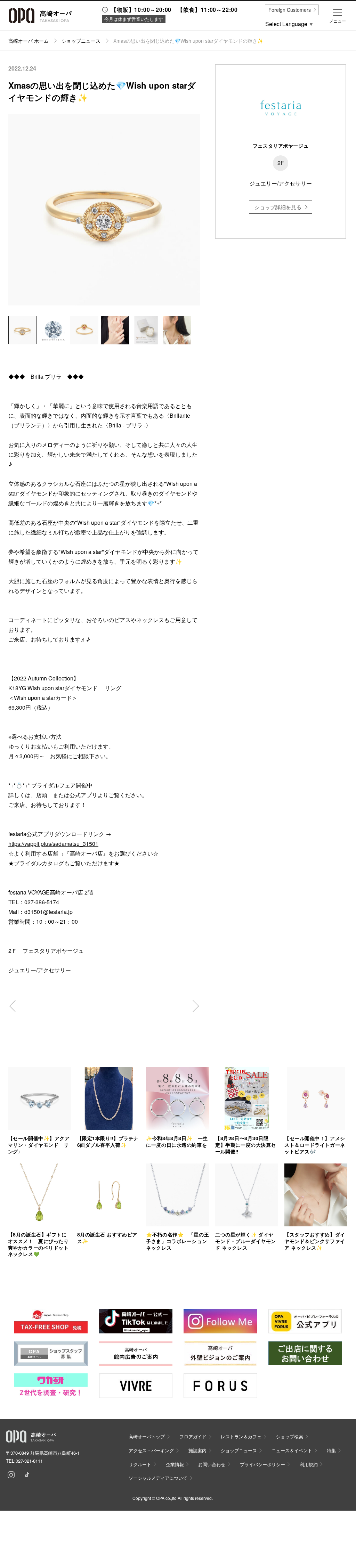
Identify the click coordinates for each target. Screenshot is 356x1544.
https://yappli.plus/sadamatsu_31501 (53, 844)
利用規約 (309, 1464)
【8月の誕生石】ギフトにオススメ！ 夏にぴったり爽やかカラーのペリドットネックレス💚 (38, 1244)
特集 (331, 1450)
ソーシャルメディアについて (158, 1477)
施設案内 (197, 1450)
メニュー (337, 20)
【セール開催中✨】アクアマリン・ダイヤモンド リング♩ (39, 1145)
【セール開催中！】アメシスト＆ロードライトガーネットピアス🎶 (314, 1145)
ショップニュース (81, 40)
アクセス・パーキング (151, 1450)
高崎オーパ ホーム (28, 40)
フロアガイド (193, 1436)
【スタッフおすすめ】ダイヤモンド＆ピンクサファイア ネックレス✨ (314, 1241)
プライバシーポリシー (262, 1464)
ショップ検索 (289, 1436)
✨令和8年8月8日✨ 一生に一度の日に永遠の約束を (177, 1141)
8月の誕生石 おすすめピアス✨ (107, 1237)
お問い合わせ (211, 1464)
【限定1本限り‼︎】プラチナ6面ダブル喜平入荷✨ (108, 1141)
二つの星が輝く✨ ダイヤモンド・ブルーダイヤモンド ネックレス (245, 1241)
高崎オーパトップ (147, 1436)
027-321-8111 (29, 1460)
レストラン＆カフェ (241, 1436)
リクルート (140, 1464)
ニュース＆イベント (292, 1450)
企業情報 (175, 1464)
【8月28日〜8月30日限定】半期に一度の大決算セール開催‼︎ (245, 1145)
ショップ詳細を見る (277, 207)
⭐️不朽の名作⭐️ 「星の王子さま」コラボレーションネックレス (177, 1241)
